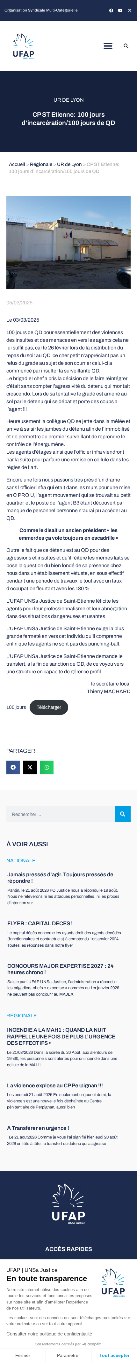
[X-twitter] (129, 10)
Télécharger (49, 707)
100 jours (16, 707)
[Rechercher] (123, 814)
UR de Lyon (69, 100)
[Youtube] (120, 10)
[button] (108, 46)
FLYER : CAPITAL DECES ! (40, 923)
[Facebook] (111, 10)
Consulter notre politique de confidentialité (49, 1333)
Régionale (41, 164)
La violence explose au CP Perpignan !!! (55, 1086)
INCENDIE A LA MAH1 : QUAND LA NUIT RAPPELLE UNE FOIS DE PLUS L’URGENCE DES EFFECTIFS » (61, 1036)
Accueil (17, 164)
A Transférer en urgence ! (38, 1128)
